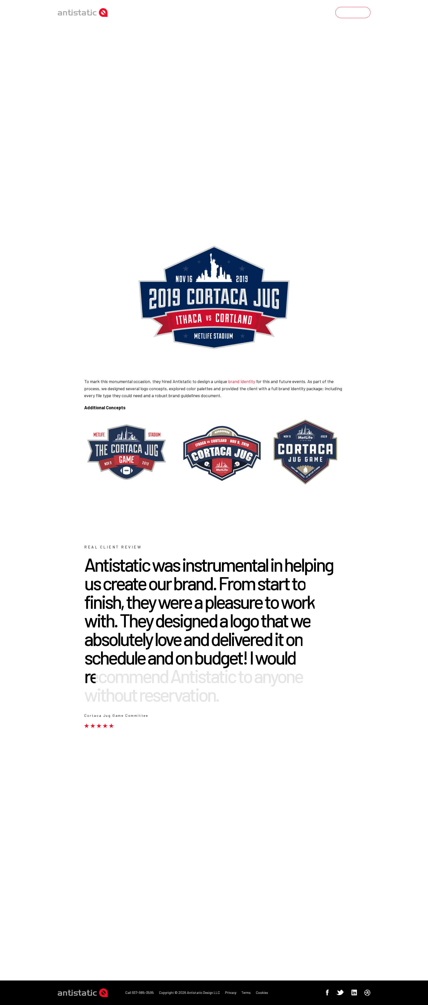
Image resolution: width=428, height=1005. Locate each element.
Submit (232, 935)
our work (240, 12)
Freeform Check (233, 852)
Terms (246, 992)
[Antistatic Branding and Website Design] (83, 12)
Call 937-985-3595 (139, 992)
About (315, 12)
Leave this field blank (238, 846)
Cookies (262, 992)
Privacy (230, 992)
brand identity (241, 381)
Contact (353, 12)
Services (279, 12)
